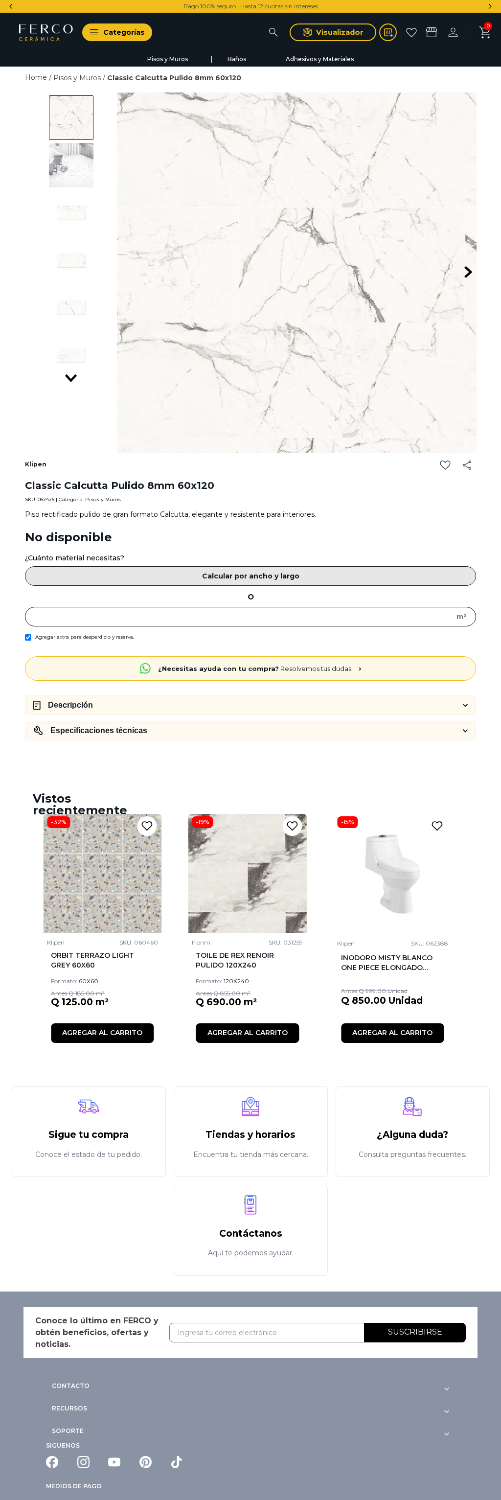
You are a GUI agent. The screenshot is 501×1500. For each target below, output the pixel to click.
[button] (113, 32)
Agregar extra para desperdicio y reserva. (84, 637)
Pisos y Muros (77, 77)
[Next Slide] (490, 6)
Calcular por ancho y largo (250, 576)
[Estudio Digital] (388, 32)
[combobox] (221, 32)
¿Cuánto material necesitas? (74, 558)
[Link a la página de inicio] (37, 77)
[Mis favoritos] (413, 32)
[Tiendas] (433, 32)
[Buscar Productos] (273, 32)
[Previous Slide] (11, 6)
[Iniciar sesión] (459, 32)
